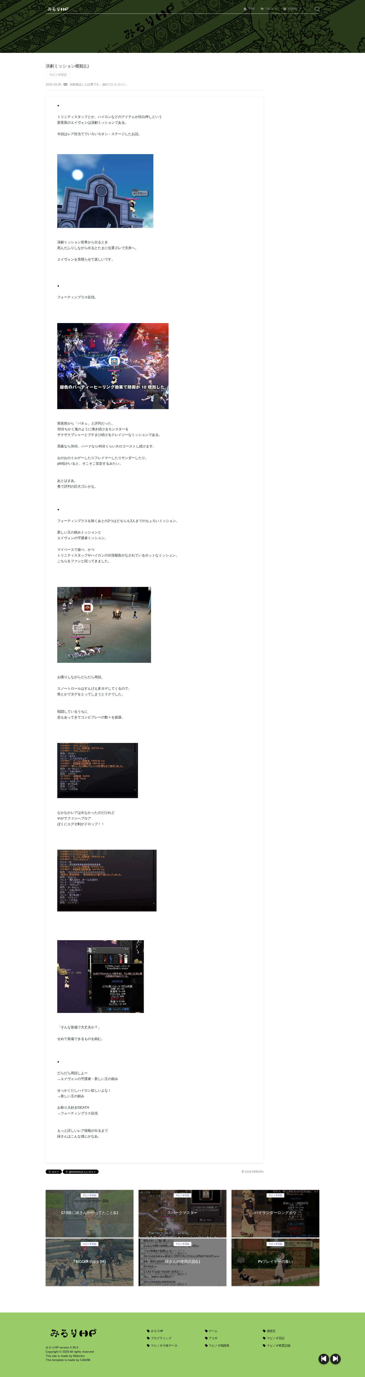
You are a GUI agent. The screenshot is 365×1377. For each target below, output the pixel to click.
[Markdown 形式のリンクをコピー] (65, 84)
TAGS (269, 8)
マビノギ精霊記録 (278, 1345)
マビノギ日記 (58, 74)
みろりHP (156, 1331)
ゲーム (213, 1331)
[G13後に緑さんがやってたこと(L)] (335, 1359)
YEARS (292, 8)
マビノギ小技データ (163, 1345)
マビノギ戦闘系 (218, 1345)
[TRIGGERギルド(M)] (324, 1359)
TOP (251, 8)
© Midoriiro (253, 1171)
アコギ (213, 1338)
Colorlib (85, 1360)
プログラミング (161, 1338)
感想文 (271, 1331)
